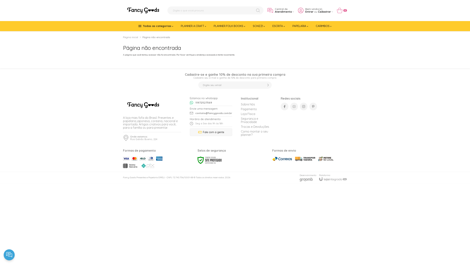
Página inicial (130, 37)
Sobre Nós (248, 104)
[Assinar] (268, 85)
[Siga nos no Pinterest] (313, 106)
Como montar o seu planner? (254, 133)
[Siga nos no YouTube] (294, 106)
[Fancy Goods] (143, 10)
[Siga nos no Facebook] (284, 106)
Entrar (309, 11)
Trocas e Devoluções (255, 127)
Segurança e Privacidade (249, 120)
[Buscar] (258, 10)
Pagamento (249, 109)
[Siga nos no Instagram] (304, 106)
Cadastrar (324, 11)
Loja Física (248, 114)
